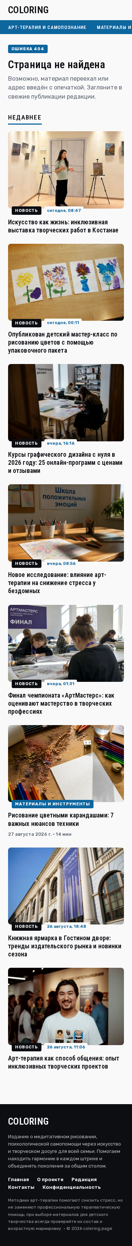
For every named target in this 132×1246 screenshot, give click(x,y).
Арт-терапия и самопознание (47, 27)
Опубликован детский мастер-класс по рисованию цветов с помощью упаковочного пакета (62, 342)
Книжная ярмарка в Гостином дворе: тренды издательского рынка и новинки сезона (64, 946)
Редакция (84, 1179)
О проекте (50, 1179)
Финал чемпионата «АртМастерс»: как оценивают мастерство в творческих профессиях (61, 703)
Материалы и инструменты (52, 804)
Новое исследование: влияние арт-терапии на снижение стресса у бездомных (57, 583)
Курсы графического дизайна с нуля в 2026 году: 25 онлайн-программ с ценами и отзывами (65, 462)
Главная (18, 1179)
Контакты (21, 1187)
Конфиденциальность (72, 1187)
